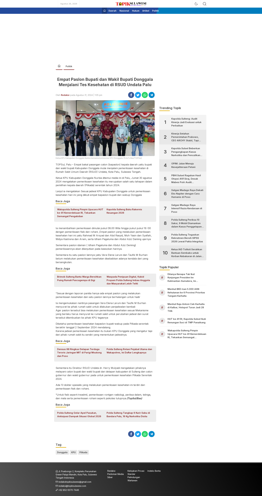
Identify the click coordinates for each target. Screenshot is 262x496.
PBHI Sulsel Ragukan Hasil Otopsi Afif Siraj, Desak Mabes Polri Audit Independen (186, 179)
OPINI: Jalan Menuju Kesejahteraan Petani (183, 165)
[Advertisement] (131, 37)
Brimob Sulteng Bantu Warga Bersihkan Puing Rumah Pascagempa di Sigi (79, 278)
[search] (204, 4)
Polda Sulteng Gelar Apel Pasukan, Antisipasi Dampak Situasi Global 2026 (79, 414)
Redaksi (65, 95)
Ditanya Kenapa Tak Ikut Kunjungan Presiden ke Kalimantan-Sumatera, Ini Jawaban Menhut (182, 278)
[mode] (196, 4)
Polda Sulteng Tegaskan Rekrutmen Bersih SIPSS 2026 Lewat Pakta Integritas (187, 238)
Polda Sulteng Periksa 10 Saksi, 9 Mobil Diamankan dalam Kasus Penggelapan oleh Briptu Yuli (186, 223)
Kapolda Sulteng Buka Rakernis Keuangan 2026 (124, 211)
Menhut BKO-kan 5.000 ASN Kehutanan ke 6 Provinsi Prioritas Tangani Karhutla (186, 292)
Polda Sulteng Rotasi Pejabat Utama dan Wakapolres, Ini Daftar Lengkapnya (129, 351)
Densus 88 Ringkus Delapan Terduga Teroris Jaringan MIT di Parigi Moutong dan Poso (79, 352)
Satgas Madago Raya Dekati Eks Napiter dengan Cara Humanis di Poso (187, 193)
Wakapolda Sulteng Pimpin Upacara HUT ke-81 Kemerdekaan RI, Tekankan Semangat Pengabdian (80, 213)
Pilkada (83, 452)
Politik (69, 66)
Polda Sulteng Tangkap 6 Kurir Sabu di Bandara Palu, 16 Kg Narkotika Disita (128, 414)
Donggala (62, 452)
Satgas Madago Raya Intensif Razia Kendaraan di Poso (186, 208)
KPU (73, 452)
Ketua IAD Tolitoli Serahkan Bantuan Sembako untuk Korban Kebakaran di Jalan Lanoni (186, 253)
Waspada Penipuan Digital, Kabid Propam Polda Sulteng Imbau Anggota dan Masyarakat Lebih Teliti (128, 280)
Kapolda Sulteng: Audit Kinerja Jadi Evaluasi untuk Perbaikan (186, 122)
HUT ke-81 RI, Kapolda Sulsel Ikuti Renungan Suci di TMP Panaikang (187, 321)
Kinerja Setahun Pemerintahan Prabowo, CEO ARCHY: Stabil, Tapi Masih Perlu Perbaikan (185, 137)
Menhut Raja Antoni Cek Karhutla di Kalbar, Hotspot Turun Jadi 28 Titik (186, 307)
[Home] (104, 11)
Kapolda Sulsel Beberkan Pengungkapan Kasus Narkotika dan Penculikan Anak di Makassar (185, 152)
